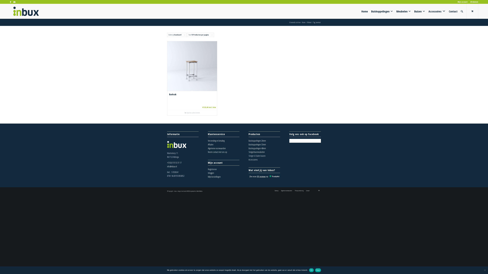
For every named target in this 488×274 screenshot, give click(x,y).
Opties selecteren (193, 113)
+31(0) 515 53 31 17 (174, 162)
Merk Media (199, 191)
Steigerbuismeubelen (257, 151)
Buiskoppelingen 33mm (257, 144)
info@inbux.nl (172, 166)
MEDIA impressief (191, 191)
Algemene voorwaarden (217, 148)
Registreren (212, 169)
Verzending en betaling (216, 140)
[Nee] (485, 270)
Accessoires (253, 159)
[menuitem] (462, 2)
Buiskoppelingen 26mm (257, 140)
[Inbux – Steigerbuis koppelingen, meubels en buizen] (26, 11)
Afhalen (210, 144)
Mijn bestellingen (214, 176)
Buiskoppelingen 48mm (257, 148)
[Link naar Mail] (14, 2)
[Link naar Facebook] (10, 2)
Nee (318, 270)
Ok (311, 270)
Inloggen (211, 172)
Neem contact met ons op (217, 151)
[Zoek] (462, 11)
